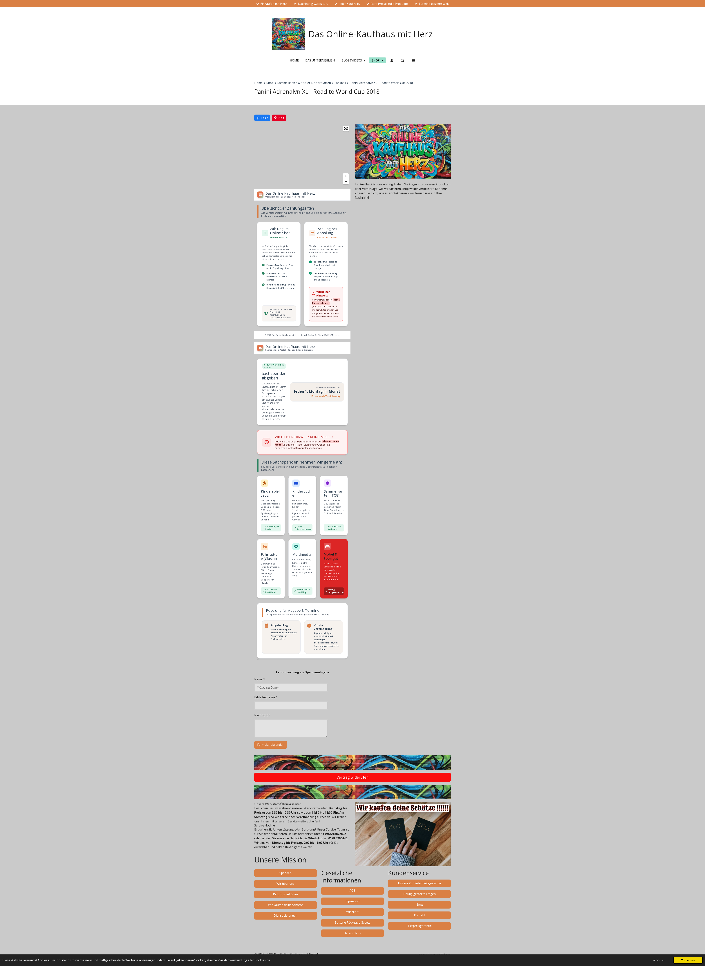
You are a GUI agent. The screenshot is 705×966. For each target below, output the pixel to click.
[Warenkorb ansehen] (413, 60)
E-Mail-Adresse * (265, 697)
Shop (270, 83)
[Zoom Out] (346, 181)
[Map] (302, 155)
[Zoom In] (346, 176)
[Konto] (392, 60)
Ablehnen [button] (658, 960)
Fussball (340, 83)
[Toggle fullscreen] (346, 128)
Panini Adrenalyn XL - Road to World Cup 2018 (381, 83)
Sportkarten (322, 83)
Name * (259, 679)
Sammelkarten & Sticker (293, 83)
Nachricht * (262, 715)
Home (258, 83)
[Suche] (402, 60)
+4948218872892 (334, 834)
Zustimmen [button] (688, 960)
